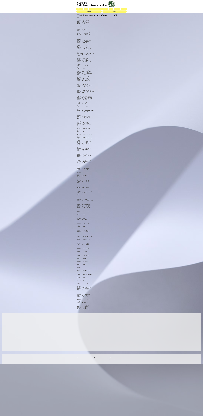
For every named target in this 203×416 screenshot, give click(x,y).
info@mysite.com (96, 360)
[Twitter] (110, 360)
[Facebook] (109, 360)
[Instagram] (114, 360)
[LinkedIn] (112, 360)
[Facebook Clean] (126, 366)
